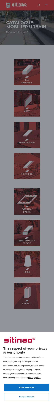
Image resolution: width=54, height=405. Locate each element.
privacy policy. (34, 377)
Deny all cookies (26, 397)
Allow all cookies (26, 387)
